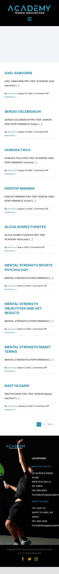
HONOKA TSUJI (17, 150)
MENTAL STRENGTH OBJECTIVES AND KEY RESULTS (23, 308)
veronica (11, 94)
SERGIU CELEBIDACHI (23, 111)
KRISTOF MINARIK (20, 188)
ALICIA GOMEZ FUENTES (25, 227)
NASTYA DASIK (17, 386)
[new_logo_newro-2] (29, 6)
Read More (10, 97)
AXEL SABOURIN (18, 73)
